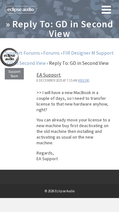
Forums (51, 53)
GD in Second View (26, 63)
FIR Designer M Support (88, 53)
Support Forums (22, 53)
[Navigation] (106, 9)
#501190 (83, 80)
